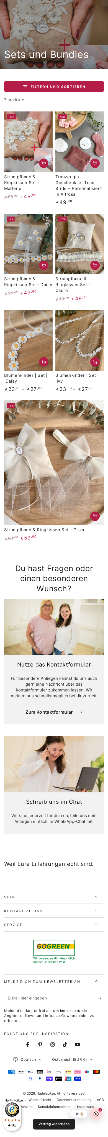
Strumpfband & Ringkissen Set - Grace (45, 529)
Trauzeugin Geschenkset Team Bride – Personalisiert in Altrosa (78, 185)
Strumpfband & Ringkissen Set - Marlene (21, 182)
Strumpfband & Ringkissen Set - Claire (73, 284)
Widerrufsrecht (40, 1100)
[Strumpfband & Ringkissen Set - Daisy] (28, 244)
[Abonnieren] (100, 998)
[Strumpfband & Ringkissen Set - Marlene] (28, 141)
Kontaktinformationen (54, 1107)
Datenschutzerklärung (74, 1100)
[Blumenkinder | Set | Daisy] (28, 340)
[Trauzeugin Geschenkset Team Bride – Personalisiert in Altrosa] (79, 141)
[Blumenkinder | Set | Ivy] (79, 340)
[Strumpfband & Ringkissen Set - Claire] (79, 244)
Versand (26, 1107)
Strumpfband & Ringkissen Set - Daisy (28, 281)
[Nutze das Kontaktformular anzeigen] (54, 627)
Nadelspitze (46, 1093)
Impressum (85, 1107)
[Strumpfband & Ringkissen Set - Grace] (54, 462)
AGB (100, 1100)
